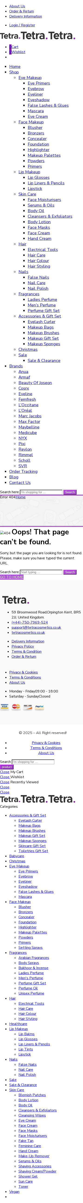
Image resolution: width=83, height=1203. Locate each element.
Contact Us (20, 482)
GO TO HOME (12, 577)
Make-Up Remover (33, 1156)
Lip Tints (25, 1049)
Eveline (25, 394)
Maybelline (28, 427)
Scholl (24, 460)
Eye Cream (38, 116)
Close (4, 771)
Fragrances (28, 294)
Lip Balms (26, 1034)
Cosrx (23, 388)
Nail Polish (38, 288)
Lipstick (35, 188)
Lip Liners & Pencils (46, 183)
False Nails (38, 277)
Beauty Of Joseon (35, 383)
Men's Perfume (30, 978)
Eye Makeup (30, 77)
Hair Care (36, 255)
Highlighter (38, 150)
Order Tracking (23, 471)
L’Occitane (28, 405)
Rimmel (25, 455)
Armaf (24, 377)
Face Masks (39, 227)
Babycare (16, 856)
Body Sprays (28, 962)
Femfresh (27, 399)
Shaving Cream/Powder (37, 1171)
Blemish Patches (32, 1095)
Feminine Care (29, 1145)
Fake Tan (25, 1140)
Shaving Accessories (34, 1166)
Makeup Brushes (43, 333)
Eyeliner (35, 94)
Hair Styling (39, 266)
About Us (17, 6)
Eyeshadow (39, 100)
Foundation (38, 144)
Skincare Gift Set (32, 845)
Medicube (27, 432)
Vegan (14, 1191)
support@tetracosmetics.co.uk (36, 627)
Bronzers (36, 133)
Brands (16, 366)
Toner (23, 1186)
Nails (23, 272)
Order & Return (21, 11)
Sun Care (25, 1181)
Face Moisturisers (44, 199)
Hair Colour (38, 260)
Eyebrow (36, 89)
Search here (10, 492)
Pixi (21, 444)
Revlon (25, 449)
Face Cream (39, 233)
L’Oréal (25, 410)
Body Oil (36, 211)
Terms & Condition (27, 651)
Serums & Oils (41, 205)
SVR (22, 466)
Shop (14, 72)
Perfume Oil (28, 988)
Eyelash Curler (41, 321)
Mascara (36, 111)
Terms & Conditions (25, 677)
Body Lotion (39, 222)
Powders (36, 161)
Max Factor (29, 421)
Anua (23, 371)
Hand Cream (39, 238)
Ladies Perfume (42, 299)
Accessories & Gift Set (39, 316)
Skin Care (27, 194)
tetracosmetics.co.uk (28, 632)
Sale (22, 355)
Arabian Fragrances (33, 957)
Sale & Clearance (44, 360)
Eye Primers (39, 83)
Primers (35, 166)
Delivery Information (25, 16)
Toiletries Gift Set (33, 851)
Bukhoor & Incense (33, 967)
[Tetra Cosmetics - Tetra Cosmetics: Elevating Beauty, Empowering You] (38, 38)
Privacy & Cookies (23, 672)
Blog (13, 477)
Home (15, 66)
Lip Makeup (29, 172)
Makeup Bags (41, 327)
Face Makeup (31, 122)
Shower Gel (28, 1176)
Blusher (35, 127)
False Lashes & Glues (48, 105)
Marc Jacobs (30, 416)
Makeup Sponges (44, 344)
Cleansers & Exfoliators (50, 216)
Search (70, 492)
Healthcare (18, 1023)
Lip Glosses (39, 177)
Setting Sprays (30, 947)
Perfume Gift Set (44, 310)
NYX (22, 438)
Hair (22, 244)
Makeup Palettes (44, 155)
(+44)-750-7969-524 (30, 622)
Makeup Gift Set (43, 338)
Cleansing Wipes (32, 1115)
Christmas (28, 349)
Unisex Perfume (31, 993)
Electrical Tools (43, 249)
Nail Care (36, 283)
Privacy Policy (23, 646)
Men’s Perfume (42, 305)
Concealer (37, 138)
